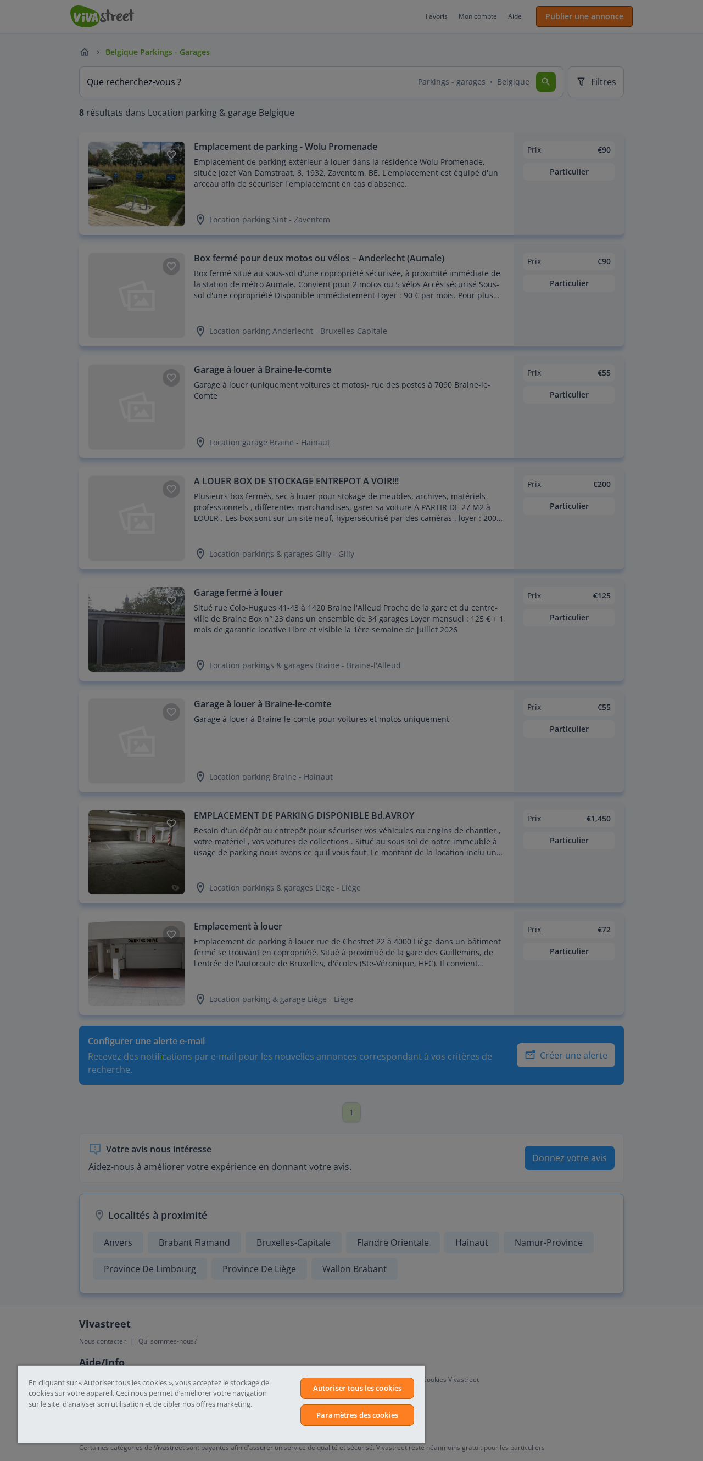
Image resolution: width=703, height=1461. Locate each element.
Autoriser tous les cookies (357, 1388)
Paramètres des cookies (357, 1415)
